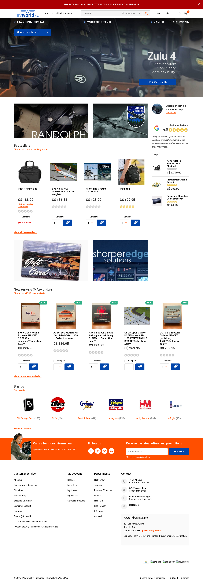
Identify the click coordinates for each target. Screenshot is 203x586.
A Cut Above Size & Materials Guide (30, 521)
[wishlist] (179, 13)
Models (97, 495)
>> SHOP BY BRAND (179, 22)
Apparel (98, 516)
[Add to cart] (67, 223)
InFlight (174, 418)
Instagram (98, 451)
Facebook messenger (140, 496)
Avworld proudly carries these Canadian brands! (36, 527)
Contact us (171, 112)
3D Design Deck (28, 418)
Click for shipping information (25, 205)
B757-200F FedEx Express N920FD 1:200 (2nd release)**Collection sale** (29, 338)
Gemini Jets (87, 418)
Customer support (22, 506)
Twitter (104, 451)
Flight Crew (99, 480)
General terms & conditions (26, 485)
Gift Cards (159, 22)
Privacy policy (20, 495)
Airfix (57, 418)
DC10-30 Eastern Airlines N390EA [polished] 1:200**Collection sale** (170, 338)
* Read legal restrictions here (138, 457)
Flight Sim (98, 501)
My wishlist (72, 495)
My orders (72, 485)
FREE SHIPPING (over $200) (30, 22)
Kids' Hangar (100, 506)
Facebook (91, 451)
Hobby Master (145, 418)
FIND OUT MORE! (157, 81)
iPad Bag (125, 188)
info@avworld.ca (137, 488)
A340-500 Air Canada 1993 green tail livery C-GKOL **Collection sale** (101, 337)
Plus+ (67, 578)
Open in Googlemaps (151, 530)
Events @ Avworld (22, 516)
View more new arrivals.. (27, 376)
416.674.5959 (135, 480)
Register (71, 480)
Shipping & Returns (64, 13)
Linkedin (111, 451)
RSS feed (173, 578)
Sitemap (18, 511)
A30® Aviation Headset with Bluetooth (174, 163)
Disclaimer (19, 490)
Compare (26, 217)
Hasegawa (116, 418)
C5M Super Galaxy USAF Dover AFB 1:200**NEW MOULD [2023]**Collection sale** (136, 338)
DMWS (59, 578)
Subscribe (179, 451)
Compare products (76, 501)
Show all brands (22, 428)
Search (146, 13)
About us (18, 480)
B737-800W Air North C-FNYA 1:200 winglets (63, 191)
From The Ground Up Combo (96, 190)
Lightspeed (39, 578)
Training (98, 485)
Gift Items (98, 511)
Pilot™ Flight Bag (27, 188)
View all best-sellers (25, 232)
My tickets (72, 490)
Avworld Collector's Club (99, 22)
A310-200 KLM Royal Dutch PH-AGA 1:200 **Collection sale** (65, 335)
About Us (49, 13)
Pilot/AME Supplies (103, 490)
